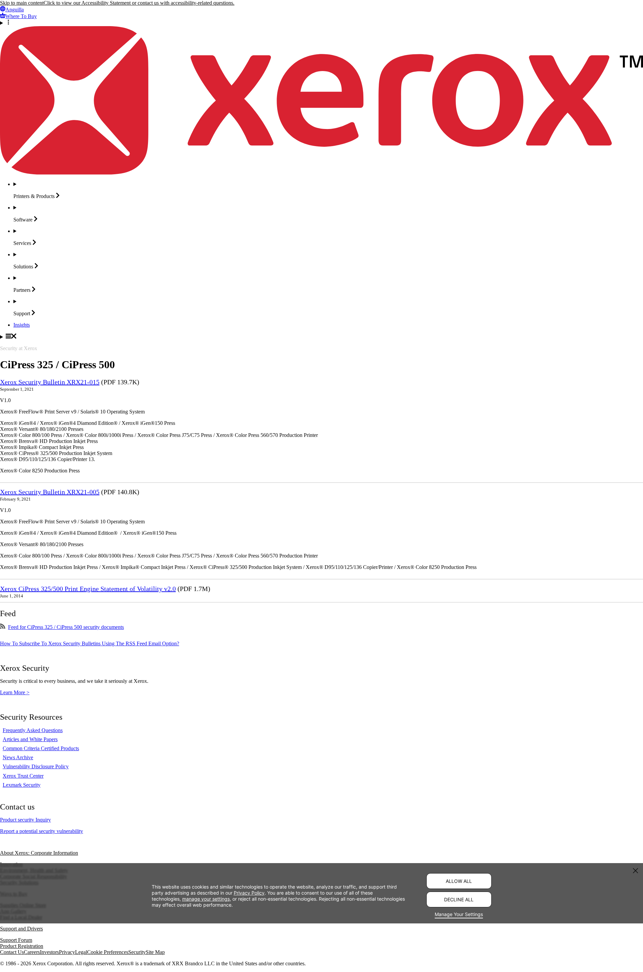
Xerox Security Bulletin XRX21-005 (49, 492)
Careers (32, 952)
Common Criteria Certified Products (41, 748)
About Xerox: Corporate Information (39, 853)
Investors (49, 952)
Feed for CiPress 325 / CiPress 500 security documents (66, 627)
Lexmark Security (22, 785)
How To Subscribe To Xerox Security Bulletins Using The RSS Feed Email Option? (89, 643)
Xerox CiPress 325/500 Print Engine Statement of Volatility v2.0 (88, 588)
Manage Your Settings (459, 914)
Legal (81, 952)
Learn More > (14, 692)
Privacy (67, 952)
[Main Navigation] (321, 336)
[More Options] (321, 22)
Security (137, 952)
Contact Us (12, 952)
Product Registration (21, 946)
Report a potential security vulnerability (41, 831)
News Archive (18, 757)
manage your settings (206, 898)
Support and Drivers (21, 928)
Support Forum (16, 940)
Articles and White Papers (30, 739)
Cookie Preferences (107, 952)
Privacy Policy (249, 892)
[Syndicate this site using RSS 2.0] (2, 627)
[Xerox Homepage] (321, 173)
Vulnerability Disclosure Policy (36, 766)
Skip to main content (22, 3)
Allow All (459, 881)
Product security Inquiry (25, 820)
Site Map (155, 952)
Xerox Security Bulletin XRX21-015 (49, 382)
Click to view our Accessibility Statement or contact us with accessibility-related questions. (139, 3)
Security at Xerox (18, 348)
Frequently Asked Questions (33, 730)
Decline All (459, 899)
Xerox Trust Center (23, 776)
